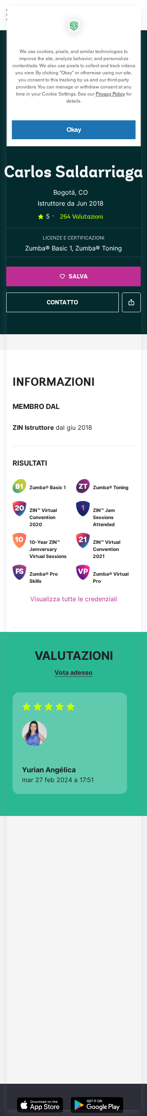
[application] (73, 558)
